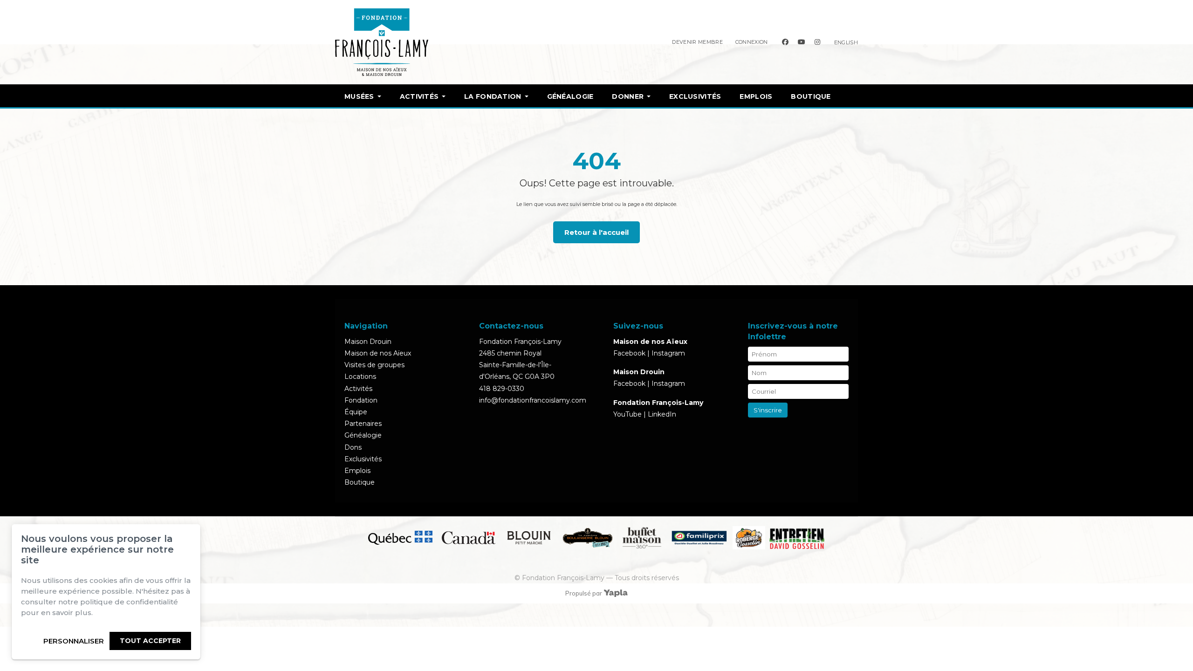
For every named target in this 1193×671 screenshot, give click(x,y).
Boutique (810, 96)
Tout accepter (150, 641)
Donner (628, 96)
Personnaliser (73, 641)
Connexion (751, 42)
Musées (359, 96)
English (846, 42)
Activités (419, 96)
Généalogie (570, 96)
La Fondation (492, 96)
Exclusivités (695, 96)
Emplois (756, 96)
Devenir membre (697, 42)
